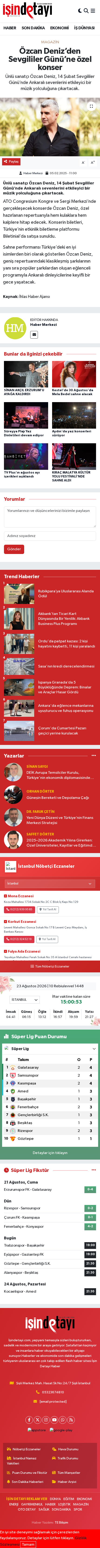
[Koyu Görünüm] (80, 11)
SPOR (78, 1509)
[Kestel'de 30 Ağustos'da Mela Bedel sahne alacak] (74, 374)
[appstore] (37, 1431)
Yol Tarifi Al (49, 909)
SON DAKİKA (33, 28)
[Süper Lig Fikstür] (94, 1170)
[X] (37, 1420)
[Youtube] (54, 1420)
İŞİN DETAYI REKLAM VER (26, 1499)
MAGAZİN (50, 42)
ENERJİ (13, 1504)
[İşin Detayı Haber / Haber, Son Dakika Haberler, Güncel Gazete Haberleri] (27, 11)
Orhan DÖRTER (40, 791)
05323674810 (53, 1392)
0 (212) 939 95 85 (21, 909)
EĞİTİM (68, 1499)
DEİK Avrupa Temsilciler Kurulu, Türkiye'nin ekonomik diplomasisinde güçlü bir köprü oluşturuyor (58, 775)
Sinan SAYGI (37, 766)
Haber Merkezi (33, 173)
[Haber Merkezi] (15, 328)
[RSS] (71, 1420)
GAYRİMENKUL (32, 1504)
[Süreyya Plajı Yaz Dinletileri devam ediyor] (26, 415)
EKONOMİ (59, 28)
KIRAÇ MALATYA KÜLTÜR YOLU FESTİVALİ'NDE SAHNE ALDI (71, 476)
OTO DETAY (27, 1509)
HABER (9, 28)
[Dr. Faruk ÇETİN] (13, 817)
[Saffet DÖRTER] (13, 840)
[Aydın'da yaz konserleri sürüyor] (74, 415)
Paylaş (14, 161)
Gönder (14, 549)
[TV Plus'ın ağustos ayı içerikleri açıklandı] (26, 456)
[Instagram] (46, 1420)
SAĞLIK (44, 1509)
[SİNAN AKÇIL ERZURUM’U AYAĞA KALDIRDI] (26, 374)
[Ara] (86, 11)
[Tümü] (94, 756)
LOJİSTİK (64, 1504)
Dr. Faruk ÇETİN (40, 812)
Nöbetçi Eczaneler (27, 1449)
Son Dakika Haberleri (27, 1482)
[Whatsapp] (63, 1420)
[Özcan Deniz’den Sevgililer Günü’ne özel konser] (50, 127)
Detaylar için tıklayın (50, 1153)
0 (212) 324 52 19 (21, 939)
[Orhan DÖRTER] (13, 795)
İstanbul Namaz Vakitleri (22, 1461)
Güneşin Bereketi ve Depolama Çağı (58, 798)
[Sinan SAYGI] (13, 772)
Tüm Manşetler (68, 1473)
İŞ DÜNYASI (84, 28)
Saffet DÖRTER (40, 834)
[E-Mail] (34, 335)
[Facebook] (29, 1420)
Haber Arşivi (67, 1482)
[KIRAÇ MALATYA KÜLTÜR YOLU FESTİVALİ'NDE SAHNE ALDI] (74, 456)
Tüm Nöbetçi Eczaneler (52, 966)
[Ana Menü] (93, 11)
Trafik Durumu (67, 1458)
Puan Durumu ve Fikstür (29, 1473)
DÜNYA (55, 1499)
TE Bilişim (61, 1522)
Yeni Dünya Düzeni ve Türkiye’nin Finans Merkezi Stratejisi (60, 820)
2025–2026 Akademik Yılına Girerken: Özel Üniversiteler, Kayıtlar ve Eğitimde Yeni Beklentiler (61, 843)
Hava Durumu (68, 1449)
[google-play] (61, 1431)
